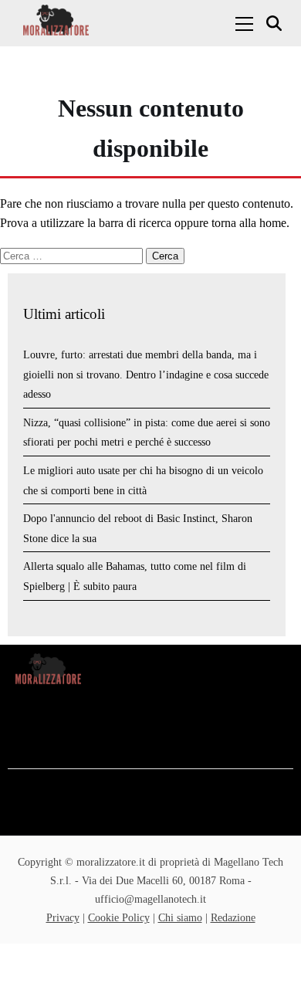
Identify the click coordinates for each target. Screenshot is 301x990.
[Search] (276, 23)
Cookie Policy (119, 918)
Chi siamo (180, 918)
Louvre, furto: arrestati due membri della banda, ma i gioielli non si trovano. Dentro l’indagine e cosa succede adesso (146, 374)
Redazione (233, 918)
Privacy (62, 918)
